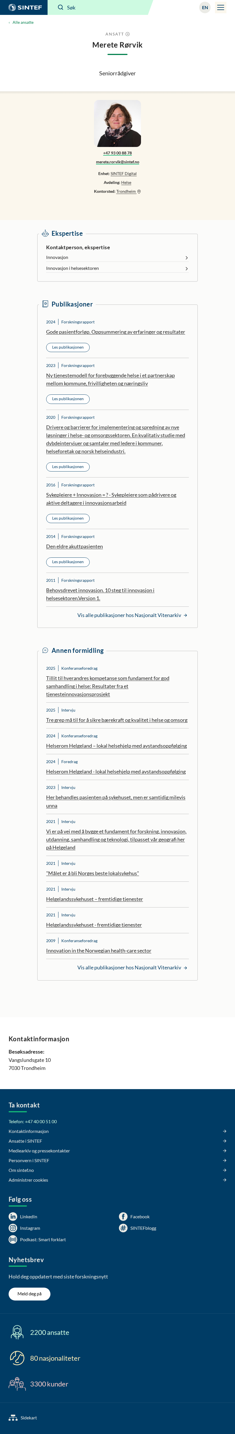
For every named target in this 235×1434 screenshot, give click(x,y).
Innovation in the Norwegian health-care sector (98, 950)
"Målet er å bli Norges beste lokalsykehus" (92, 873)
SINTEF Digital (124, 173)
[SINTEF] (24, 7)
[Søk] (60, 7)
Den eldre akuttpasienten (74, 546)
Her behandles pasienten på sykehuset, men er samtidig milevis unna (115, 801)
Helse (126, 182)
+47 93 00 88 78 (117, 152)
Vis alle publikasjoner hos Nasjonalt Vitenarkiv (129, 615)
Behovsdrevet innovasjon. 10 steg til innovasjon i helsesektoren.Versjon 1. (100, 594)
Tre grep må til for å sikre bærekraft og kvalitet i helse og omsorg (116, 720)
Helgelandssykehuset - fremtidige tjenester (94, 925)
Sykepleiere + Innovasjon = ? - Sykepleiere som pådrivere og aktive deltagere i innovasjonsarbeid (111, 499)
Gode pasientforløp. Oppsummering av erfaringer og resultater (115, 332)
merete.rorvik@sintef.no (117, 161)
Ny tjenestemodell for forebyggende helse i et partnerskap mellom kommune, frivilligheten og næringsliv (110, 379)
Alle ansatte (23, 22)
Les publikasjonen (68, 347)
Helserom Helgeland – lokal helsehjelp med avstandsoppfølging (116, 745)
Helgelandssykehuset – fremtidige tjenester (94, 899)
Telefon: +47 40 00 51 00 (33, 1121)
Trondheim (126, 191)
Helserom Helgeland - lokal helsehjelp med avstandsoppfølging (116, 771)
